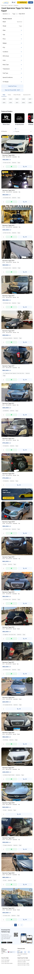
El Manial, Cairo (7, 669)
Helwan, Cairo (7, 915)
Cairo (5, 564)
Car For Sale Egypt (5, 960)
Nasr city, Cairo (7, 162)
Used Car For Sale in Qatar (23, 963)
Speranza (14, 162)
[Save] (30, 137)
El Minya (6, 739)
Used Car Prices (12, 86)
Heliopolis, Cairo (7, 267)
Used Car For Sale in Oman (23, 965)
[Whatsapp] (11, 166)
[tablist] (17, 94)
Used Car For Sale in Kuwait (23, 960)
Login (30, 2)
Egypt (11, 952)
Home (18, 950)
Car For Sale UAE (5, 961)
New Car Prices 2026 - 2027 (12, 90)
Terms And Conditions (22, 954)
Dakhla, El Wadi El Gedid (9, 775)
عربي (14, 2)
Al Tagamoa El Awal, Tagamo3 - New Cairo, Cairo (14, 373)
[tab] (4, 94)
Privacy (19, 955)
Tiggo (19, 162)
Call (26, 166)
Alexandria (6, 410)
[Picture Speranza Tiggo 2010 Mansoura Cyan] (17, 320)
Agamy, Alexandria (8, 845)
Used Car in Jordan (21, 961)
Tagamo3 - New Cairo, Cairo (10, 634)
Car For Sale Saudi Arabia (6, 963)
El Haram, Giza (7, 529)
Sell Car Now (9, 498)
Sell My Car (23, 2)
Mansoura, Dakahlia (8, 338)
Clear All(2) (22, 13)
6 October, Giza (7, 197)
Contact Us (19, 952)
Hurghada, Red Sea (8, 704)
